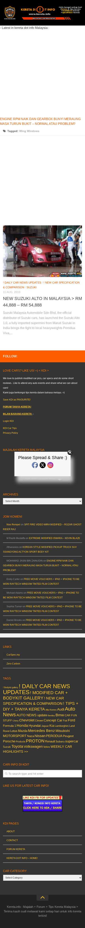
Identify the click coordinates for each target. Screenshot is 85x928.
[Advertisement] (42, 72)
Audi (60, 709)
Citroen (39, 720)
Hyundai (35, 726)
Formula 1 (9, 725)
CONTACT (12, 840)
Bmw (60, 715)
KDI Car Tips (10, 428)
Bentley (51, 715)
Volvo (46, 746)
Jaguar (45, 726)
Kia (51, 725)
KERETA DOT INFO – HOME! (22, 858)
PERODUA (54, 736)
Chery (16, 720)
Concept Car (53, 720)
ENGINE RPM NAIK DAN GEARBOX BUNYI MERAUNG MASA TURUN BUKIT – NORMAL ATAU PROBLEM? (40, 565)
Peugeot (68, 736)
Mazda (22, 731)
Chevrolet (26, 720)
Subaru (60, 741)
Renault (50, 741)
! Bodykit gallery (10, 687)
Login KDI (8, 421)
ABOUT (11, 831)
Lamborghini (62, 725)
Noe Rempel (13, 524)
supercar (71, 741)
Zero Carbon (13, 663)
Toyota (17, 746)
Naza (30, 736)
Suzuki (31, 287)
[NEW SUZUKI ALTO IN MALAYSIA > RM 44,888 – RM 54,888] (42, 251)
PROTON (35, 740)
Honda (22, 725)
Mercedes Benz (41, 731)
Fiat (65, 720)
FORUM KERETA (16, 849)
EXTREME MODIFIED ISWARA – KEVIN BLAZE (54, 538)
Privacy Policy (10, 433)
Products (20, 741)
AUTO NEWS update (31, 715)
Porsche (9, 741)
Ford (71, 720)
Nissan (40, 736)
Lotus (13, 731)
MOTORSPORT (14, 736)
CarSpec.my (13, 654)
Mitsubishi (63, 731)
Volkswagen (33, 747)
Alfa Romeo (51, 710)
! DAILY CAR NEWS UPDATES (22, 282)
